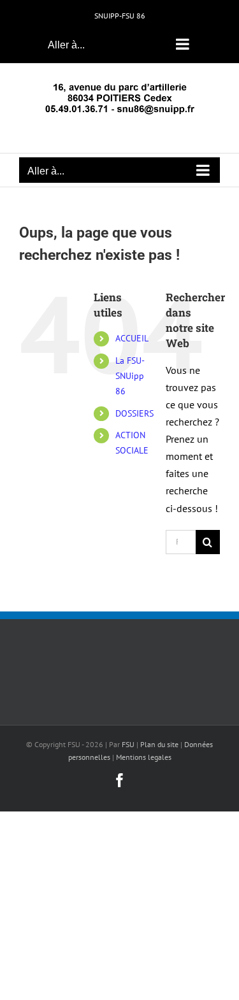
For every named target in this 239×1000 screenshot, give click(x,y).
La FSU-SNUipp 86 (130, 376)
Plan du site (159, 744)
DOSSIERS (134, 413)
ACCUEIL (131, 338)
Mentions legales (143, 757)
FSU (128, 744)
